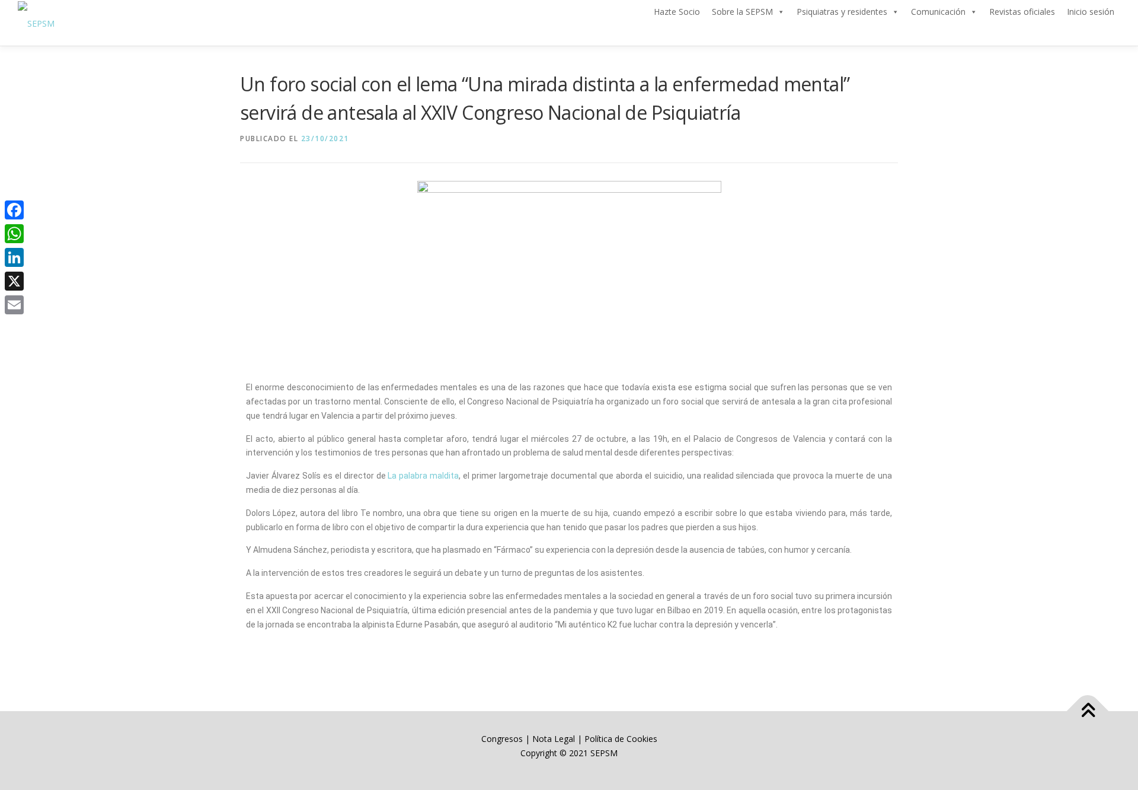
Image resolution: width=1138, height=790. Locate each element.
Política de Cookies (620, 738)
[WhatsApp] (14, 234)
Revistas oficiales (1022, 11)
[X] (14, 281)
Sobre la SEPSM (742, 11)
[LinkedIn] (14, 257)
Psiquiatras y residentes (842, 11)
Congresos (503, 738)
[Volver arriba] (1088, 711)
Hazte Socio (677, 11)
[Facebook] (14, 210)
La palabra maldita (423, 475)
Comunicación (938, 11)
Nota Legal (553, 738)
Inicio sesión (1090, 11)
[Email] (14, 305)
